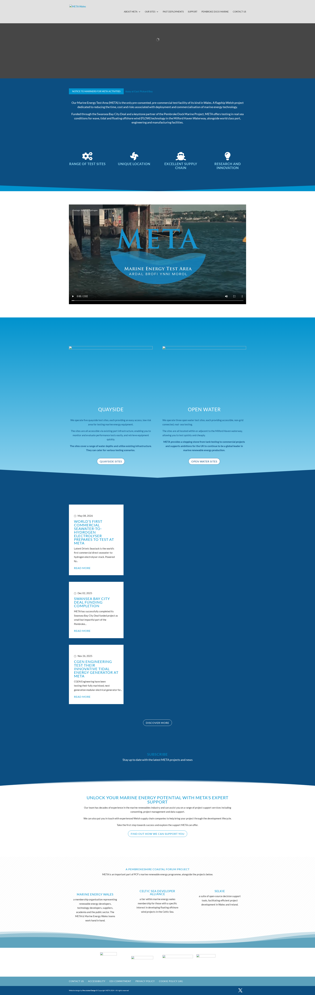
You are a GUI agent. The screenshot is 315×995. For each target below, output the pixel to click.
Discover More (157, 722)
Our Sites (150, 11)
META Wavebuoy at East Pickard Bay (127, 91)
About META (130, 11)
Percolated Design (89, 990)
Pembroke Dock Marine (215, 11)
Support (192, 11)
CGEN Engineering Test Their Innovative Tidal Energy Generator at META (96, 668)
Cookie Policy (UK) (171, 981)
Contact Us (239, 11)
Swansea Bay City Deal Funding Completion (92, 602)
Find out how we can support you (157, 833)
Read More (82, 567)
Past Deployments (173, 11)
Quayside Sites (111, 461)
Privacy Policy (145, 981)
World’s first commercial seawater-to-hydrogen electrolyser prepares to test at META (94, 532)
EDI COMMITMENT (120, 981)
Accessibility (96, 981)
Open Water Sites (204, 461)
